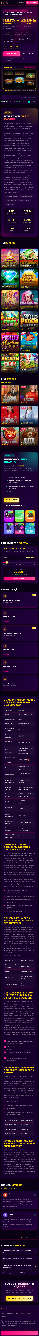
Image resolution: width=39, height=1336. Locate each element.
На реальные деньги (14, 505)
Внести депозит (19, 578)
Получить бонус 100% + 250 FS (19, 1298)
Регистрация (32, 3)
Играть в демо (11, 500)
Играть (29, 1330)
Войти (21, 3)
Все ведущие (6, 382)
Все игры (5, 246)
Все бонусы (28, 54)
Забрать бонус (10, 54)
